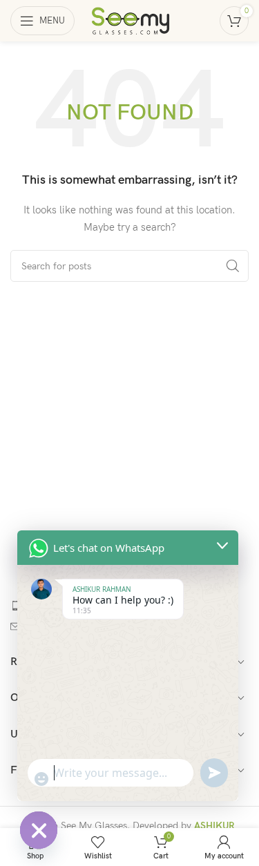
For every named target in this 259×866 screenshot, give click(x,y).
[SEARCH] (233, 266)
